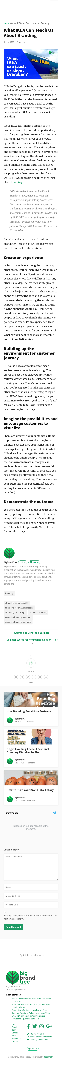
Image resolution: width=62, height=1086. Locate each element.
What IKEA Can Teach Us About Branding (28, 1016)
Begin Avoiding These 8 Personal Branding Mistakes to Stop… (28, 750)
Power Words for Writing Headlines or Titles (29, 1010)
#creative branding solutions (18, 622)
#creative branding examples (18, 617)
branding (16, 182)
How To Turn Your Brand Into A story (30, 790)
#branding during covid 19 (16, 603)
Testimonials (17, 1038)
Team (14, 1030)
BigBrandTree (15, 562)
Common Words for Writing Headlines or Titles (32, 639)
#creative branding (38, 612)
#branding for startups (15, 612)
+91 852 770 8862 (36, 1034)
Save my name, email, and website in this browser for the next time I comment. (30, 917)
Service (15, 1032)
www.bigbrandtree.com (39, 1039)
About (14, 1027)
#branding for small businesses (19, 607)
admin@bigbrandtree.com (41, 1036)
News (14, 1035)
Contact (15, 1041)
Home (6, 23)
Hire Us (35, 562)
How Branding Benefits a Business (30, 632)
